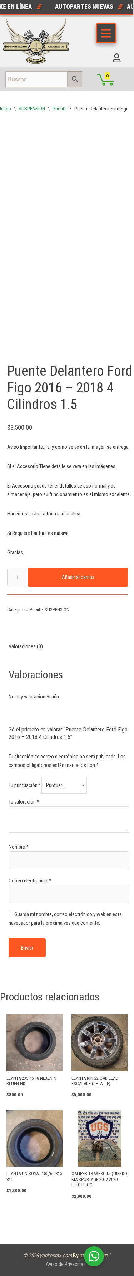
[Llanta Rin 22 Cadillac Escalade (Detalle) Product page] (99, 1042)
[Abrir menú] (106, 33)
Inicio (5, 109)
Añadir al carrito (78, 577)
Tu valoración (24, 802)
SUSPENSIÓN (32, 109)
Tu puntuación (25, 785)
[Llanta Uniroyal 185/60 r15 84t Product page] (34, 1138)
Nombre (19, 847)
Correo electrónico (30, 880)
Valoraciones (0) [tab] (26, 646)
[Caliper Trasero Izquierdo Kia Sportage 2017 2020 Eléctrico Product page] (99, 1138)
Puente (60, 109)
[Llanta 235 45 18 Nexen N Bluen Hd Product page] (34, 1042)
